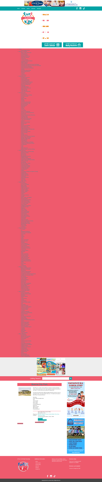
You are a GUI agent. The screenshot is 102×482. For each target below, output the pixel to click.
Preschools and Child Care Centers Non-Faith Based (31, 65)
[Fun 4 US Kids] (28, 18)
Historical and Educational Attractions (28, 115)
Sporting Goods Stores (25, 286)
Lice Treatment (24, 169)
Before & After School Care (26, 52)
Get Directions (41, 422)
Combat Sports (24, 298)
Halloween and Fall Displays (26, 344)
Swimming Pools (24, 139)
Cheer (22, 297)
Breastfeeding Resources (26, 156)
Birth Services (23, 155)
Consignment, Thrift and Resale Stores (28, 273)
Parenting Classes (24, 256)
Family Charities (24, 78)
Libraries (22, 120)
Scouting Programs (24, 258)
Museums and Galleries (25, 125)
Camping (23, 100)
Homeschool (23, 58)
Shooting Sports (24, 318)
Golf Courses (23, 113)
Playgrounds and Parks (25, 127)
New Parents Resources (25, 84)
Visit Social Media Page (42, 420)
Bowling (22, 99)
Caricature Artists (24, 189)
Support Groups (24, 89)
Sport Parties (23, 224)
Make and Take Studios (25, 122)
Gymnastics (23, 304)
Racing (22, 315)
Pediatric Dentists (24, 173)
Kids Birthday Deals (24, 206)
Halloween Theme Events (26, 346)
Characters (23, 192)
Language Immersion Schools (26, 60)
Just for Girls (23, 249)
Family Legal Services (25, 79)
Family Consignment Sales (26, 340)
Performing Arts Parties (25, 216)
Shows (22, 352)
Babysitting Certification (25, 231)
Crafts (22, 237)
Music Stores (23, 282)
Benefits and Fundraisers (26, 336)
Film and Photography (25, 244)
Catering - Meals (24, 191)
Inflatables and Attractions (26, 205)
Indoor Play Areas (24, 117)
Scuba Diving (23, 317)
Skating (22, 133)
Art (21, 230)
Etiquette (22, 242)
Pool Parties (23, 218)
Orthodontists (23, 172)
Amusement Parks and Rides (26, 95)
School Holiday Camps (25, 50)
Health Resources (22, 150)
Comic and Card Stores (25, 272)
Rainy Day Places (24, 130)
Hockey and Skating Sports (26, 306)
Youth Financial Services (25, 91)
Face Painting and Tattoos (26, 199)
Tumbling (23, 328)
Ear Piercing (23, 276)
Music (22, 252)
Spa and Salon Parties (25, 222)
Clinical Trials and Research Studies (28, 159)
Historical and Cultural (25, 246)
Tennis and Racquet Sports (26, 326)
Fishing (22, 107)
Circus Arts (23, 233)
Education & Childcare (23, 51)
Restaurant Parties (24, 219)
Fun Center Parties (24, 203)
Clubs (22, 235)
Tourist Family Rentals (25, 289)
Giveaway (39, 8)
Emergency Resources (25, 77)
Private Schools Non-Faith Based (27, 67)
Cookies (22, 196)
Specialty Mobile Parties (25, 223)
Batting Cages (23, 98)
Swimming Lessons (24, 325)
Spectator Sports (24, 135)
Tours (22, 145)
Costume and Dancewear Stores (27, 275)
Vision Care (23, 179)
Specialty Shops (24, 285)
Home (18, 8)
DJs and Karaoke (24, 198)
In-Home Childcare (24, 59)
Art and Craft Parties (25, 184)
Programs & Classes (22, 227)
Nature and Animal (24, 253)
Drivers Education (24, 240)
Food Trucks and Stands (25, 202)
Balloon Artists (24, 185)
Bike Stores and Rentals (25, 269)
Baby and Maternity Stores (26, 268)
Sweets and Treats (24, 288)
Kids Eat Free (23, 280)
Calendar (23, 8)
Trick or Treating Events (25, 356)
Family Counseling (24, 164)
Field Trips (23, 106)
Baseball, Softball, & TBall (26, 293)
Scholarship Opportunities (26, 70)
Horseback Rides (24, 116)
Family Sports (23, 300)
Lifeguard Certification (25, 311)
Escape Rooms (24, 105)
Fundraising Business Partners (27, 82)
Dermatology (23, 162)
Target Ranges (24, 140)
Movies (22, 124)
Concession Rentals (25, 195)
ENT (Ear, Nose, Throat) (25, 163)
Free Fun (23, 109)
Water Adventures (24, 147)
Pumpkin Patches (24, 349)
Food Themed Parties (25, 200)
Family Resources (22, 76)
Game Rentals (24, 204)
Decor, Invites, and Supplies (26, 197)
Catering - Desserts (24, 190)
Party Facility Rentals (25, 211)
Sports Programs (22, 291)
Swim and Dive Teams (25, 324)
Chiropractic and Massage (26, 158)
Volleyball (23, 329)
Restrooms (40, 415)
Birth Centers (23, 153)
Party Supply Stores (25, 215)
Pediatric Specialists (25, 175)
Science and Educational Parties (27, 220)
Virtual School (23, 75)
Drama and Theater (25, 239)
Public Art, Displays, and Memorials (27, 129)
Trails (22, 146)
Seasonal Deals (24, 351)
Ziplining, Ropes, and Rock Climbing (28, 149)
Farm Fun (23, 342)
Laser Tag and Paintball (25, 119)
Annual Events (24, 335)
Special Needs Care (25, 177)
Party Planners (24, 213)
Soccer (22, 320)
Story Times (23, 263)
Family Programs (24, 243)
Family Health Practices (25, 166)
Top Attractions (24, 144)
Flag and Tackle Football (25, 302)
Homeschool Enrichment (25, 248)
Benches (39, 414)
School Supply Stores (25, 284)
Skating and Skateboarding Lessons (28, 319)
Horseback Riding (24, 309)
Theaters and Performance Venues (27, 143)
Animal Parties (24, 183)
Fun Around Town (22, 92)
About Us (37, 466)
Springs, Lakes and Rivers (26, 137)
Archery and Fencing (25, 292)
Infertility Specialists (25, 167)
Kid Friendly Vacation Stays (26, 118)
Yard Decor (23, 226)
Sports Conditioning (25, 323)
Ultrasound (23, 178)
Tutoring (22, 73)
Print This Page (20, 423)
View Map (37, 422)
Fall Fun (22, 339)
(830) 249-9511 (41, 417)
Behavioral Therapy (25, 152)
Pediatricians (23, 176)
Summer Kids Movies (25, 355)
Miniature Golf (23, 123)
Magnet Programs (24, 62)
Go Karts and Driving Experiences (27, 112)
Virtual (22, 264)
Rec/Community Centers (25, 131)
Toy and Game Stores (25, 290)
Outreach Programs (25, 255)
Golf (22, 303)
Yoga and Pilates (24, 332)
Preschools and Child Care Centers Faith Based (30, 64)
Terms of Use (38, 463)
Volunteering (23, 265)
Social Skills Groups (25, 86)
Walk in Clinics (24, 180)
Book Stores (23, 270)
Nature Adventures (24, 126)
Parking (46, 414)
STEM (22, 262)
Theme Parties (24, 225)
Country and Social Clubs (26, 102)
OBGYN (22, 170)
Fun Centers (23, 110)
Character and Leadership (26, 232)
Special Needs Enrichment (26, 260)
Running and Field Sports (26, 316)
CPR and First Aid (24, 160)
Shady (43, 415)
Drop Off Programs (24, 55)
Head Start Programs (25, 57)
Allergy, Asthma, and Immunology (27, 151)
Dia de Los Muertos (25, 337)
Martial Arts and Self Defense (26, 312)
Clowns (22, 193)
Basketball (23, 295)
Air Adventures (24, 93)
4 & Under (23, 229)
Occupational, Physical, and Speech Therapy (29, 171)
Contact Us (38, 469)
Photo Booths (23, 217)
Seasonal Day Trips (24, 350)
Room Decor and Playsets (26, 283)
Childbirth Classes (24, 157)
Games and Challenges (25, 111)
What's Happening (22, 333)
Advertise (33, 8)
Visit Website (40, 418)
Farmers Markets (24, 277)
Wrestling (23, 331)
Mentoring (23, 251)
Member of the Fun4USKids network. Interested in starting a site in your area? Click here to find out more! (59, 460)
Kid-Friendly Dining (24, 279)
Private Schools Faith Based (26, 66)
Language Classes (24, 250)
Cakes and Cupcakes (25, 187)
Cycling (22, 299)
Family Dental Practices (25, 165)
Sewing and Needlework (25, 259)
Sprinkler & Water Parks (25, 138)
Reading (22, 69)
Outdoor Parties (24, 210)
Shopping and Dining (23, 266)
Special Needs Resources (26, 87)
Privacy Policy (38, 464)
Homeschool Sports (25, 308)
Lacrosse (23, 310)
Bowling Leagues (24, 296)
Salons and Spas (24, 132)
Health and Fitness (24, 305)
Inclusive (43, 414)
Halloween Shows (24, 345)
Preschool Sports (24, 313)
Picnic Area (57, 414)
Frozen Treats (23, 278)
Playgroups (23, 85)
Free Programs (24, 245)
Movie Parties (23, 209)
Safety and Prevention (25, 257)
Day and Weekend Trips (25, 103)
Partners (37, 467)
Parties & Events (22, 182)
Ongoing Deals (24, 348)
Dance (22, 238)
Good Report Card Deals (25, 343)
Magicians (23, 207)
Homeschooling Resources (26, 83)
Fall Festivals (23, 338)
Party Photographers (25, 212)
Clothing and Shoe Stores (26, 271)
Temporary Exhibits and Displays (27, 142)
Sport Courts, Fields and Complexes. (28, 136)
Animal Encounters (24, 96)
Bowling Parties (24, 186)
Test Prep (23, 72)
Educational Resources (25, 56)
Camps (20, 49)
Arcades (22, 97)
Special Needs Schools (25, 71)
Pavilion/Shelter (51, 414)
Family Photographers (25, 80)
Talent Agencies (24, 90)
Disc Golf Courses (24, 104)
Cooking (22, 236)
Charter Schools (24, 53)
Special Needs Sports (25, 322)
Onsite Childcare (24, 63)
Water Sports (23, 330)
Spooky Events (24, 353)
